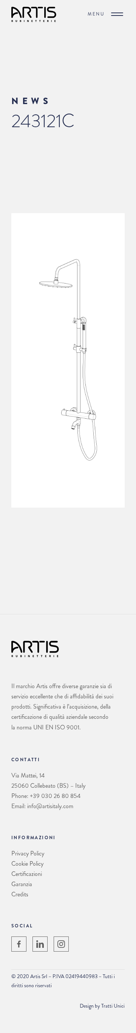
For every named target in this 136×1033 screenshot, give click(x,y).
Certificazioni (26, 873)
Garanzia (21, 884)
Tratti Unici (113, 1006)
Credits (19, 894)
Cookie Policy (27, 863)
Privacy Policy (27, 853)
